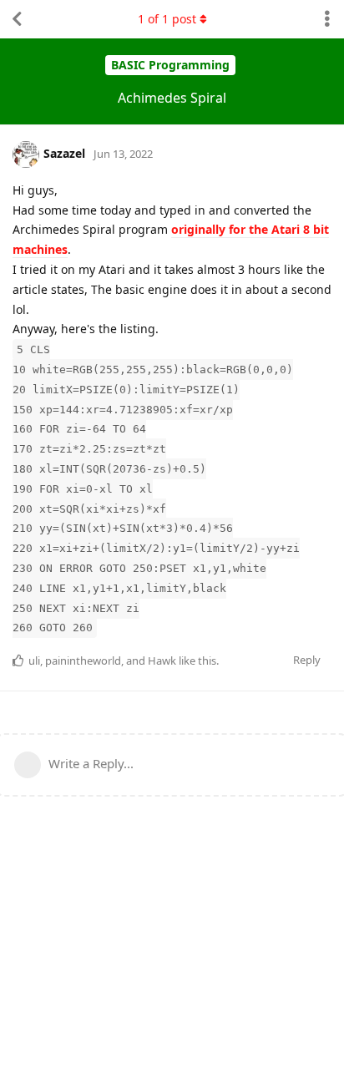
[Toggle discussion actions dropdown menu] (327, 19)
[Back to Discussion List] (16, 19)
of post (167, 19)
